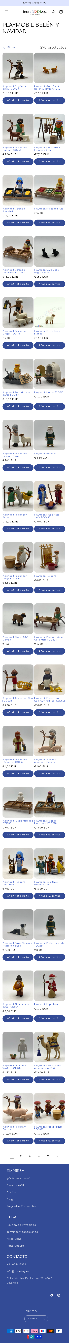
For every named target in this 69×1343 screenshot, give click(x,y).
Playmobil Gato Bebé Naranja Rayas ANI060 (47, 87)
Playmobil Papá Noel (46, 1004)
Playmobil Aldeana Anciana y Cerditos (45, 761)
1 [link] (11, 1156)
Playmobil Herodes (45, 454)
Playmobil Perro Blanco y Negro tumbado (17, 944)
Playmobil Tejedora (45, 576)
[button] (6, 12)
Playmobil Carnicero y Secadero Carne (47, 148)
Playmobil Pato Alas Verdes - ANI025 (14, 1067)
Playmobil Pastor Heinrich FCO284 (49, 944)
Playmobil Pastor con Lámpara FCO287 (15, 761)
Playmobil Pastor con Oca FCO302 (18, 699)
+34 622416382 (16, 1264)
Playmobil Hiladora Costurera (14, 883)
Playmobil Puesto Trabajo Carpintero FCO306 (48, 638)
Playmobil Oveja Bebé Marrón (15, 638)
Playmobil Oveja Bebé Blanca (47, 332)
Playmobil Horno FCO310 (48, 392)
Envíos (11, 1192)
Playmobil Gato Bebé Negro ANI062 (46, 271)
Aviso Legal (14, 1239)
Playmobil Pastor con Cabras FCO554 (15, 148)
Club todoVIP (15, 1185)
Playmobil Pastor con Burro (15, 516)
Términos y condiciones (22, 1232)
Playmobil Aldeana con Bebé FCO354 (16, 1005)
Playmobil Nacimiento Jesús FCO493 (46, 516)
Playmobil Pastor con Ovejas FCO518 (15, 332)
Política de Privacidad (21, 1225)
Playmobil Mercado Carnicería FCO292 (14, 271)
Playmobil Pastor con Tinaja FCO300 (15, 577)
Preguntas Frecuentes (22, 1206)
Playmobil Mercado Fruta (48, 209)
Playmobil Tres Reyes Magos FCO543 (46, 883)
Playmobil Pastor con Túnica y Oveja (15, 455)
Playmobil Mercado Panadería (14, 210)
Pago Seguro (15, 1245)
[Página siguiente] (57, 1156)
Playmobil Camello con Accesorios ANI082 (47, 1067)
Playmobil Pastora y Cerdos (14, 1128)
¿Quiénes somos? (19, 1178)
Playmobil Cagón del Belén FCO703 (15, 87)
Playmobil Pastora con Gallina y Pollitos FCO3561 (49, 699)
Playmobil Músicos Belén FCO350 (48, 1128)
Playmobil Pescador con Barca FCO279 (16, 393)
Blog (10, 1199)
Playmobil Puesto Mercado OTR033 (18, 822)
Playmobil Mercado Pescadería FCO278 (45, 822)
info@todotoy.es (18, 1271)
